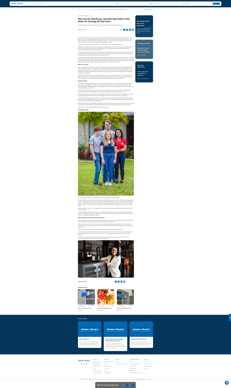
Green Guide (106, 368)
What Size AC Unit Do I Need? (84, 308)
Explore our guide (141, 55)
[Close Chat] (227, 95)
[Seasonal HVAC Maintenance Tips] (125, 297)
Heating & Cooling (96, 362)
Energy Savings (100, 305)
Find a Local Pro (155, 3)
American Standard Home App (135, 372)
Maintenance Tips (133, 370)
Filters (131, 362)
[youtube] (81, 364)
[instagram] (86, 364)
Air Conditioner (81, 305)
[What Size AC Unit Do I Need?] (86, 297)
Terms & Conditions (118, 379)
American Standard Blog (91, 9)
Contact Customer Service (218, 376)
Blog (105, 370)
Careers (145, 368)
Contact (146, 359)
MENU (216, 3)
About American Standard (83, 15)
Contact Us (146, 362)
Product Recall (126, 379)
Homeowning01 (107, 372)
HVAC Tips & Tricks (120, 305)
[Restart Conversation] (225, 95)
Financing (117, 362)
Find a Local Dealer (147, 364)
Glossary (106, 364)
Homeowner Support (134, 359)
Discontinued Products (97, 372)
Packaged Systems (96, 364)
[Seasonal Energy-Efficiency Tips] (105, 297)
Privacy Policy (110, 379)
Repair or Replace (107, 366)
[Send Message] (226, 382)
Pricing (117, 359)
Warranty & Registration (134, 364)
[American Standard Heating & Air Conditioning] (17, 3)
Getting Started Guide (108, 362)
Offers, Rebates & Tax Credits (121, 364)
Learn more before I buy (211, 378)
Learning (106, 359)
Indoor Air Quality (96, 366)
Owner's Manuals (133, 366)
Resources (83, 9)
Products (95, 359)
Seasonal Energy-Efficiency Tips (104, 308)
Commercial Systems (97, 370)
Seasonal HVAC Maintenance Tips (124, 308)
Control (94, 368)
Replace (125, 385)
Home (79, 9)
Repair (131, 385)
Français (149, 379)
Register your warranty (143, 78)
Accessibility (132, 379)
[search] (117, 3)
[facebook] (84, 364)
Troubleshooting (133, 368)
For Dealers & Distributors (141, 379)
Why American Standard (148, 366)
